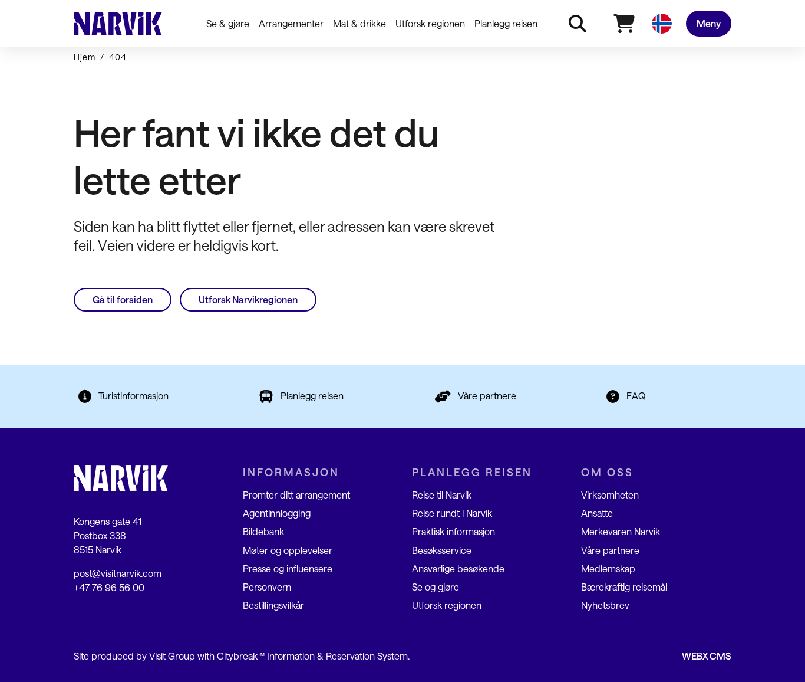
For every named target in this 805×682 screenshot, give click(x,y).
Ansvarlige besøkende (458, 568)
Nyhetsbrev (605, 605)
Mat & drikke (359, 23)
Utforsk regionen (430, 23)
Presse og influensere (287, 568)
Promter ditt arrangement (296, 494)
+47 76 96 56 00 (109, 587)
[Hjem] (118, 23)
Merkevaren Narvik (620, 531)
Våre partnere (487, 395)
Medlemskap (608, 568)
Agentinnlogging (277, 513)
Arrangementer (291, 23)
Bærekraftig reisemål (624, 586)
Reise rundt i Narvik (452, 513)
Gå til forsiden (123, 299)
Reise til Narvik (441, 494)
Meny (709, 23)
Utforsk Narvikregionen (248, 299)
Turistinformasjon (133, 395)
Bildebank (263, 531)
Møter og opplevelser (287, 550)
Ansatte (597, 513)
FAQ (636, 395)
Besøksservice (441, 550)
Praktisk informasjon (453, 531)
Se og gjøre (435, 586)
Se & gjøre (227, 23)
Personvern (267, 586)
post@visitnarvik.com (117, 573)
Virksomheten (610, 494)
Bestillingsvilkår (273, 605)
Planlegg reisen (505, 23)
